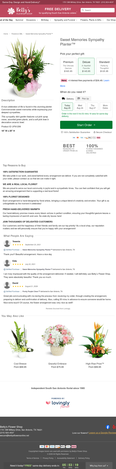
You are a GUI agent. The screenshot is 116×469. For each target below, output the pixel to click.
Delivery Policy (84, 458)
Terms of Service (32, 458)
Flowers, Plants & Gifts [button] (91, 19)
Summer (19, 19)
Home (6, 33)
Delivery (70, 98)
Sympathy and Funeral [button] (65, 19)
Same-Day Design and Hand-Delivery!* (21, 2)
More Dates (105, 106)
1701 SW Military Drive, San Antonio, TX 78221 (21, 429)
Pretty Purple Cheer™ (31, 291)
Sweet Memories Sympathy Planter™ (37, 249)
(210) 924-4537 (7, 432)
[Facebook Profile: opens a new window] (108, 427)
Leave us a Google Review (102, 432)
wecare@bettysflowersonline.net (14, 435)
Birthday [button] (45, 19)
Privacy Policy (48, 458)
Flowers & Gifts (16, 33)
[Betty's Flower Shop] (19, 11)
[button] (108, 456)
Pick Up (85, 98)
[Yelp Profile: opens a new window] (114, 427)
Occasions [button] (31, 19)
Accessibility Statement (66, 458)
